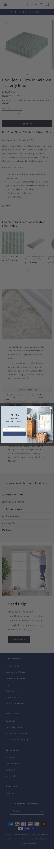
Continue (14, 434)
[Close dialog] (51, 408)
